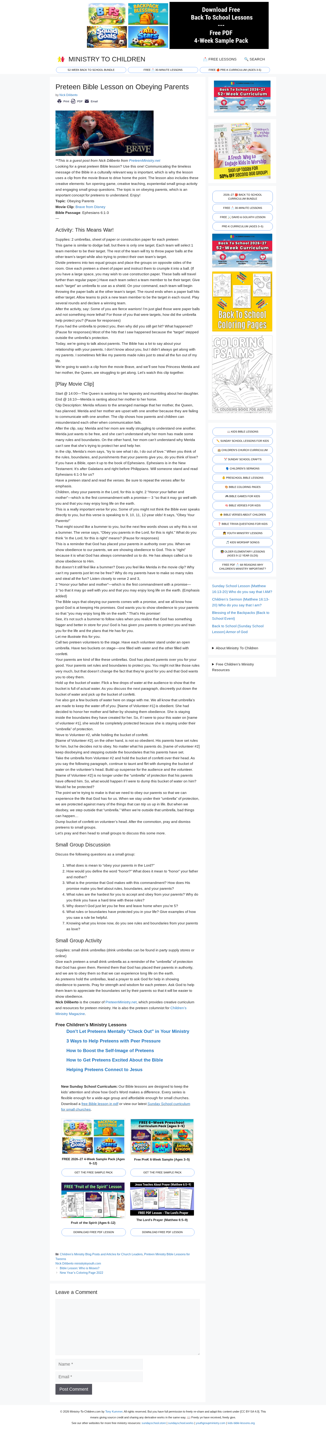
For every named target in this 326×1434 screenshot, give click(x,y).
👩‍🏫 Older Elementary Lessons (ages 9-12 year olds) (243, 553)
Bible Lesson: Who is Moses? (79, 1268)
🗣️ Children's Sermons (242, 468)
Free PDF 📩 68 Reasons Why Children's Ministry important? (242, 566)
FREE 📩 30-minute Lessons (163, 69)
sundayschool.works (181, 1423)
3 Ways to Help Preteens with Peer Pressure (113, 1040)
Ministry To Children (106, 59)
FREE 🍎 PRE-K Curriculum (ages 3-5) (235, 69)
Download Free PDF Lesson (93, 1232)
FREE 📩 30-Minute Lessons (242, 207)
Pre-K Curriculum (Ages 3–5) (242, 226)
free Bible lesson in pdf (100, 1104)
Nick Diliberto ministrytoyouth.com (78, 1263)
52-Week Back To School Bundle (91, 69)
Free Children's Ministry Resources (233, 667)
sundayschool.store (154, 1423)
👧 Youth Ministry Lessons (242, 533)
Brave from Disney (90, 207)
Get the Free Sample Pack (94, 1172)
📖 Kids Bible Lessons (242, 431)
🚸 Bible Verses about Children (243, 514)
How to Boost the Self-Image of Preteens (110, 1050)
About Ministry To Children (237, 648)
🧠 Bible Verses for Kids (243, 505)
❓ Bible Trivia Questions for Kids (243, 523)
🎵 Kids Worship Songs (242, 542)
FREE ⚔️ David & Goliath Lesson (242, 217)
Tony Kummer (113, 1411)
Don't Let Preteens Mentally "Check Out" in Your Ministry (127, 1031)
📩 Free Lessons (220, 59)
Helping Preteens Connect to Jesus (104, 1069)
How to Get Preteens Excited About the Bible (114, 1059)
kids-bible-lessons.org (241, 1423)
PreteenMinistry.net (144, 161)
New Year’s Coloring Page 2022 (81, 1272)
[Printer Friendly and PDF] (77, 104)
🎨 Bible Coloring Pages (243, 486)
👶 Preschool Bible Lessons (242, 477)
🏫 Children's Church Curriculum (243, 450)
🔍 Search (254, 59)
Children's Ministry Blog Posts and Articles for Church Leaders (101, 1254)
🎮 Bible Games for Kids (242, 496)
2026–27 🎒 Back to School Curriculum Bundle (242, 196)
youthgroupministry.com (210, 1423)
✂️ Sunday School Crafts (242, 459)
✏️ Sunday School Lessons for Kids (242, 440)
